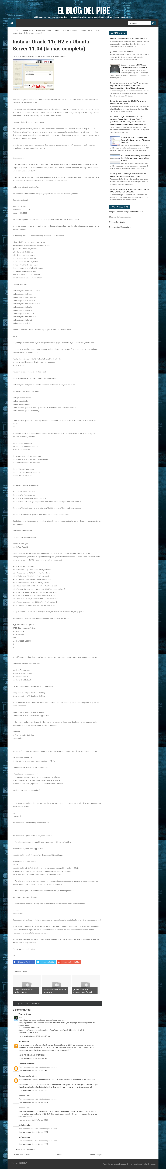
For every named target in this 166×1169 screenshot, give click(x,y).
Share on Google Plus (71, 962)
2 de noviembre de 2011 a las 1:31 (33, 1071)
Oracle (62, 56)
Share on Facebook (25, 962)
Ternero (22, 1014)
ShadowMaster (25, 1064)
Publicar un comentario (25, 1149)
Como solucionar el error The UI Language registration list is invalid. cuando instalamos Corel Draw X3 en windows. (129, 85)
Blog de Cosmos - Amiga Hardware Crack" (126, 212)
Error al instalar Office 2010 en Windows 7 (128, 39)
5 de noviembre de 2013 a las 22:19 (33, 1120)
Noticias (55, 56)
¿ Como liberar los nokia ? (121, 52)
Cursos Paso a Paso (36, 56)
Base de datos (21, 56)
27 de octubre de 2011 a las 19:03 (33, 1058)
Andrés (22, 1041)
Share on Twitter (48, 962)
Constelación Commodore (120, 227)
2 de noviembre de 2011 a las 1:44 (33, 1090)
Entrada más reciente (21, 1155)
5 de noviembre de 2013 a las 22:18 (33, 1103)
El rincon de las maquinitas (120, 217)
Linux (48, 56)
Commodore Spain (117, 222)
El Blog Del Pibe (84, 10)
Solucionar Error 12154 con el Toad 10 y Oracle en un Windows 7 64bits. (135, 139)
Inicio (59, 1155)
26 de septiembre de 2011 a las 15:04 (34, 1036)
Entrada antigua (95, 1155)
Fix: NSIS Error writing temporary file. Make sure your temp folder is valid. (135, 158)
